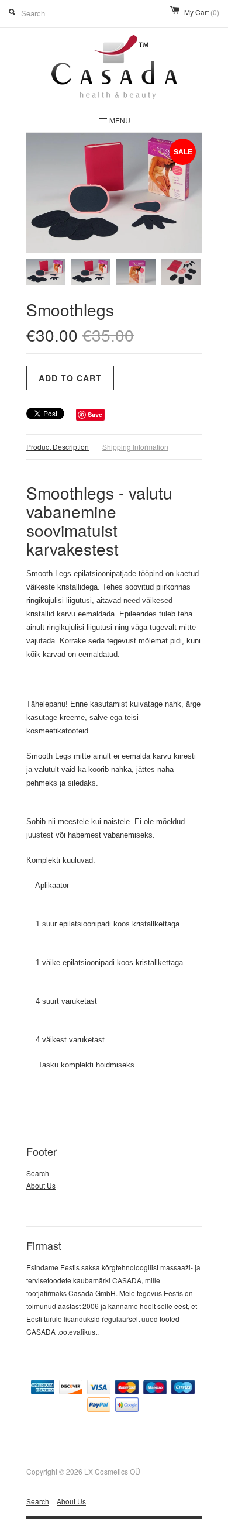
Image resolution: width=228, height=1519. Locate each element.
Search (37, 1173)
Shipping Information (135, 447)
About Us (41, 1185)
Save (95, 414)
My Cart (201, 12)
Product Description (57, 447)
